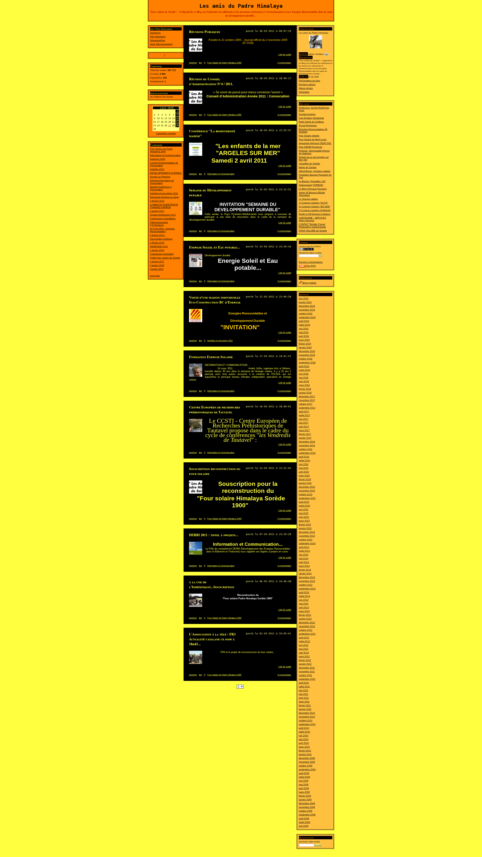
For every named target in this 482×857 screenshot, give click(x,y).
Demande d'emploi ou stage (164, 197)
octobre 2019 (305, 313)
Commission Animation (162, 254)
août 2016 (304, 457)
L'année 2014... (158, 235)
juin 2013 (303, 600)
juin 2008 (303, 826)
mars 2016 (304, 475)
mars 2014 (304, 566)
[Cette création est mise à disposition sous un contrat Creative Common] (306, 250)
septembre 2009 (307, 769)
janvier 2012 (305, 664)
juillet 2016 (304, 460)
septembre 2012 (307, 634)
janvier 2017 (305, 438)
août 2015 (304, 502)
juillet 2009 (304, 777)
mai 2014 (303, 558)
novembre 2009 (307, 762)
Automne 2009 (157, 159)
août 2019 (304, 321)
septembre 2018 (307, 362)
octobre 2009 (305, 765)
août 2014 (304, 547)
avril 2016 (304, 472)
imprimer (193, 63)
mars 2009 (304, 792)
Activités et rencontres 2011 (164, 193)
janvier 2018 (305, 392)
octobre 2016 (305, 449)
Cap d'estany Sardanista (311, 118)
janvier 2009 (305, 799)
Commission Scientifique (162, 218)
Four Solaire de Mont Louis (312, 139)
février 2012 (305, 660)
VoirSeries (155, 33)
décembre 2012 (307, 622)
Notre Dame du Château (311, 122)
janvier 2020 (305, 302)
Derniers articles (307, 84)
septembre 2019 (307, 317)
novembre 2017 (307, 400)
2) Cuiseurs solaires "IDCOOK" (314, 206)
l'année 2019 (156, 269)
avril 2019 (304, 336)
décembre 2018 (307, 351)
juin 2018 (303, 374)
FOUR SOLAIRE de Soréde (313, 230)
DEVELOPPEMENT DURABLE (166, 173)
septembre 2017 (307, 408)
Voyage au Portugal (160, 177)
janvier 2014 (305, 573)
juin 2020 (303, 298)
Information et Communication (165, 155)
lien (200, 63)
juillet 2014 (304, 551)
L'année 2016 (157, 250)
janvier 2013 (305, 619)
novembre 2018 (307, 355)
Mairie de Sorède (308, 167)
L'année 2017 (157, 261)
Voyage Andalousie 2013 (163, 215)
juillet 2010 (304, 732)
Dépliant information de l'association (162, 182)
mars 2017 (304, 430)
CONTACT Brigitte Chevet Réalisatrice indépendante (312, 225)
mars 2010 (304, 747)
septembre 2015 (307, 498)
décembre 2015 (307, 487)
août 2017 (304, 411)
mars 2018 (304, 385)
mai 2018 (303, 377)
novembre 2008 (307, 807)
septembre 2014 (307, 543)
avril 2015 (304, 517)
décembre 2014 (307, 532)
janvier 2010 (305, 754)
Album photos (306, 88)
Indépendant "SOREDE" (311, 185)
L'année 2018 (157, 265)
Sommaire (304, 92)
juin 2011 (303, 690)
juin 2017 (303, 419)
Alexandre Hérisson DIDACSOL (315, 143)
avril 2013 (304, 607)
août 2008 (304, 818)
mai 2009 (303, 784)
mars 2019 (304, 340)
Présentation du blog (309, 81)
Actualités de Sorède (309, 163)
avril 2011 (304, 698)
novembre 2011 (307, 671)
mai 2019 (303, 332)
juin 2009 (303, 781)
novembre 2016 (307, 445)
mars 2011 (304, 701)
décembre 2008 (307, 803)
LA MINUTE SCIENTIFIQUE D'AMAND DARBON (164, 206)
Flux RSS (311, 266)
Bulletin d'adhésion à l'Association (161, 188)
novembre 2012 (307, 626)
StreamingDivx (157, 40)
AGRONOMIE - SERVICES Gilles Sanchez (312, 219)
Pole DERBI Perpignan (310, 147)
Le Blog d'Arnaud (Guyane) (313, 189)
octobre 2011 (305, 675)
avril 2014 (304, 562)
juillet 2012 (304, 641)
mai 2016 (303, 468)
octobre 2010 (305, 720)
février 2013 (305, 615)
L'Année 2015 (157, 243)
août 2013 (304, 592)
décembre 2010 (307, 713)
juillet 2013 (304, 596)
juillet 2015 (304, 506)
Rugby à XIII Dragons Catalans (314, 214)
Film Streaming (157, 36)
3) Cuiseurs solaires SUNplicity (315, 210)
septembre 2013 (307, 588)
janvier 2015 (305, 528)
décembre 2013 (307, 577)
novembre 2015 (307, 490)
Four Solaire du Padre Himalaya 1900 (161, 150)
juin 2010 (303, 735)
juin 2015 (303, 509)
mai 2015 (303, 513)
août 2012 (304, 637)
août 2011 (304, 683)
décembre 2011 (307, 668)
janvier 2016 (305, 483)
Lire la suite (284, 54)
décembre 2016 (307, 441)
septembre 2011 (307, 679)
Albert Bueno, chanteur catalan (314, 171)
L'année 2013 (157, 211)
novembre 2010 (307, 717)
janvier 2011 (305, 709)
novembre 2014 (307, 536)
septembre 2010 (307, 724)
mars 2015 (304, 521)
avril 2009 (304, 788)
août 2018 (304, 366)
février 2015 (305, 524)
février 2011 (305, 705)
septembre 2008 (307, 814)
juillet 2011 (304, 686)
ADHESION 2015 (159, 246)
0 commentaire (284, 63)
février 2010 (305, 750)
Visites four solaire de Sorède (165, 258)
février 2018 (305, 389)
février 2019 (305, 343)
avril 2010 (304, 743)
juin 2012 (303, 645)
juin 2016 (303, 464)
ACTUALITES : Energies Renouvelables (162, 230)
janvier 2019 (305, 347)
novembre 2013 (307, 581)
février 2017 (305, 434)
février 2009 (305, 796)
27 (169, 125)
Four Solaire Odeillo (309, 136)
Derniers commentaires (311, 262)
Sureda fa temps (307, 114)
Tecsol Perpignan (308, 125)
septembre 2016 (307, 453)
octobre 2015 (305, 494)
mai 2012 (303, 649)
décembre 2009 (307, 758)
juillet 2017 (304, 415)
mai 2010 (303, 739)
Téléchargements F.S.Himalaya (159, 223)
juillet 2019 (304, 325)
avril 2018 (304, 381)
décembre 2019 (307, 306)
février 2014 (305, 570)
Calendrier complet (166, 133)
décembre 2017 (307, 396)
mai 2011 (303, 694)
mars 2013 (304, 611)
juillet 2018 (304, 370)
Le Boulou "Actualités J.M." (312, 181)
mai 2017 (303, 423)
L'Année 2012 (157, 201)
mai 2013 (303, 603)
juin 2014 (303, 554)
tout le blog (155, 276)
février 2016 (305, 479)
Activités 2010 (157, 169)
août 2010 (304, 728)
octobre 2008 (305, 811)
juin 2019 (303, 328)
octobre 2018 (305, 359)
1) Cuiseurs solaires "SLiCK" (313, 203)
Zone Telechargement (161, 44)
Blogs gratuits (309, 283)
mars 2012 (304, 656)
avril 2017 (304, 426)
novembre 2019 (307, 310)
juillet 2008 (304, 822)
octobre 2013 (305, 585)
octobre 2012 (305, 630)
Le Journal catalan (308, 199)
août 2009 (304, 773)
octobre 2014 (305, 539)
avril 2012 (304, 652)
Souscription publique (161, 239)
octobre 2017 (305, 404)
